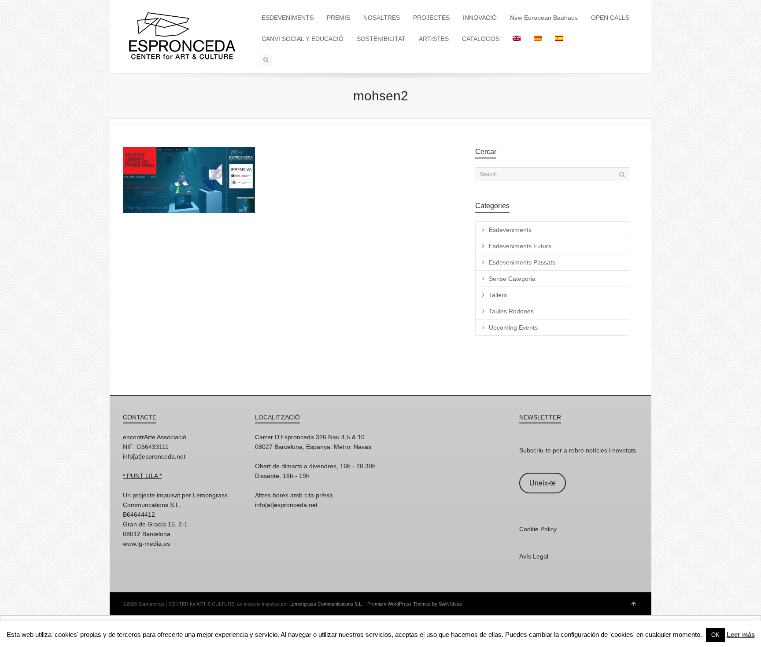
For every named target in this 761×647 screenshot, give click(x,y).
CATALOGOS (480, 38)
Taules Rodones (511, 311)
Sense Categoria (512, 278)
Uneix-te (542, 483)
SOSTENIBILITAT (381, 38)
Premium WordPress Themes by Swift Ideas (414, 604)
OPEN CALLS (610, 17)
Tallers (498, 294)
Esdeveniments (510, 229)
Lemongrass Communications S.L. (326, 604)
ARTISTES (434, 38)
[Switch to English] (517, 38)
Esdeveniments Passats (522, 262)
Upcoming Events (513, 327)
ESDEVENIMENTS (288, 17)
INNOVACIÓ (480, 17)
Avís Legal (533, 556)
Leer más (741, 634)
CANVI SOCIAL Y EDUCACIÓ (303, 38)
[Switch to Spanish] (559, 38)
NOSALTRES (381, 17)
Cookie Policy (538, 529)
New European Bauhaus (544, 17)
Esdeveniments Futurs (520, 246)
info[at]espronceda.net (154, 456)
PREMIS (338, 17)
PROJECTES (431, 17)
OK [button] (715, 635)
